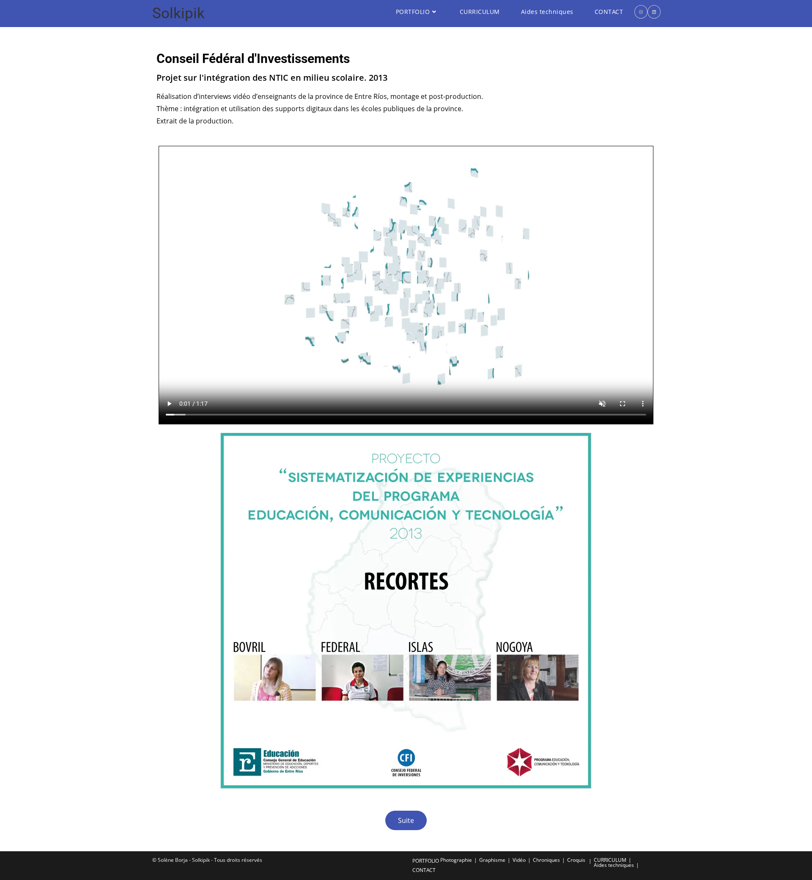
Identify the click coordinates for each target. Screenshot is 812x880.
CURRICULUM (610, 860)
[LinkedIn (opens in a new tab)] (654, 12)
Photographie (456, 860)
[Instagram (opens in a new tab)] (640, 12)
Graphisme (492, 860)
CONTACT (424, 870)
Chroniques (546, 860)
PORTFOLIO (425, 860)
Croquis (576, 860)
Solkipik (178, 13)
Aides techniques (614, 865)
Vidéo (519, 860)
